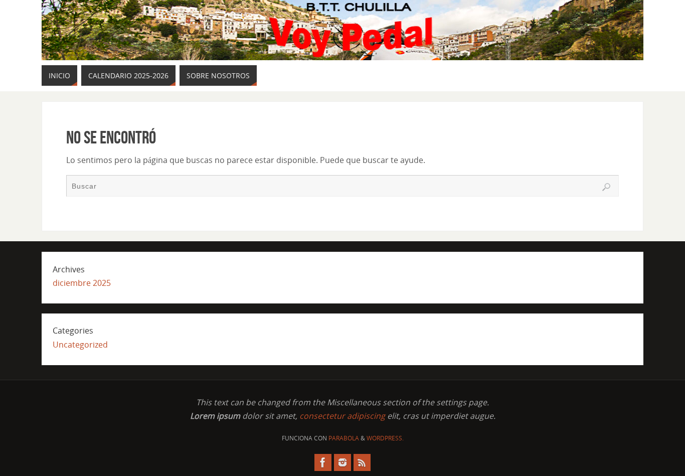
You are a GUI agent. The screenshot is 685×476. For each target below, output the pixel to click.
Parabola (343, 438)
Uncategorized (80, 344)
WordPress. (385, 438)
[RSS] (362, 462)
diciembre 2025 (82, 282)
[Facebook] (322, 462)
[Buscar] (606, 187)
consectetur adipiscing (342, 415)
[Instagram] (342, 462)
